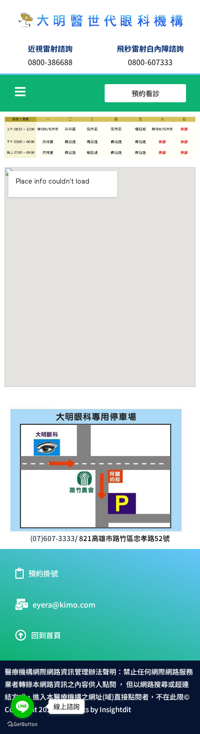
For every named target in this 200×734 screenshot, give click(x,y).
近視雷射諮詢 (50, 48)
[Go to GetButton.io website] (22, 724)
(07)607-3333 (52, 538)
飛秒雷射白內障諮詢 (150, 48)
